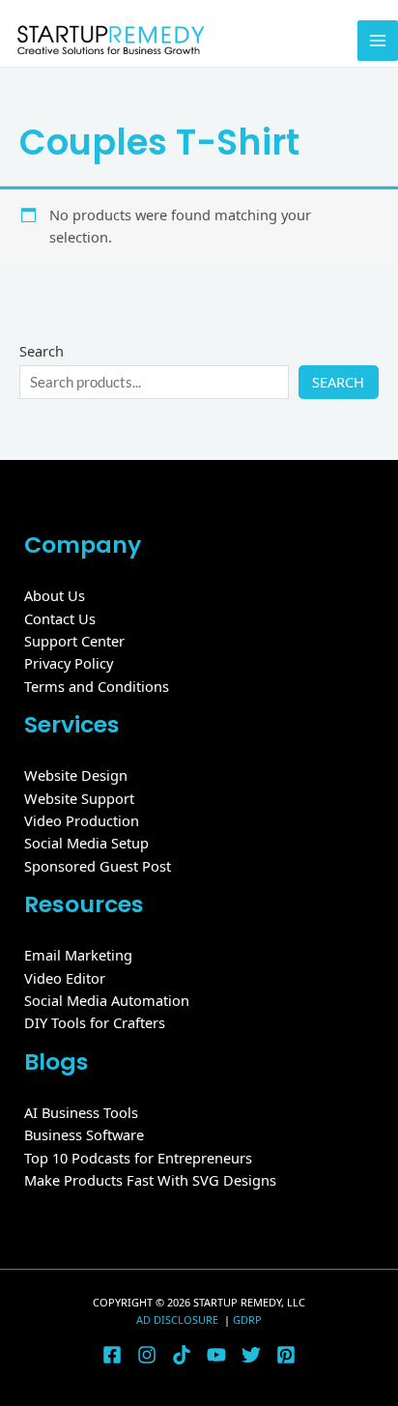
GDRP (247, 1319)
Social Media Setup (86, 842)
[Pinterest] (286, 1354)
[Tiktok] (181, 1354)
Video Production (81, 820)
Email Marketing (78, 954)
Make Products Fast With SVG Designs (150, 1180)
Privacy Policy (68, 663)
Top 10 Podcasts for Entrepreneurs (138, 1157)
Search (41, 350)
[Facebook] (112, 1354)
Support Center (74, 640)
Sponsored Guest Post (97, 865)
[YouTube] (216, 1354)
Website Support (79, 798)
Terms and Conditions (96, 686)
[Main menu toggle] (377, 40)
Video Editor (64, 978)
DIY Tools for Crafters (94, 1022)
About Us (54, 595)
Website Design (76, 775)
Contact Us (60, 618)
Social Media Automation (106, 1000)
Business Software (84, 1134)
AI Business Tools (81, 1112)
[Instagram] (146, 1354)
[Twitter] (251, 1354)
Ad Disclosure (178, 1319)
